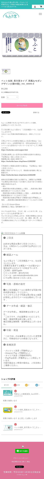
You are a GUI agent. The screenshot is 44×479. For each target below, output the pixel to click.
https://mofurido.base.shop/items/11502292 (18, 161)
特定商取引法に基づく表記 (21, 461)
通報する (36, 112)
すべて (6, 385)
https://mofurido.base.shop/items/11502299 (18, 175)
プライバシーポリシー (21, 458)
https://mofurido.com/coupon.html (14, 150)
